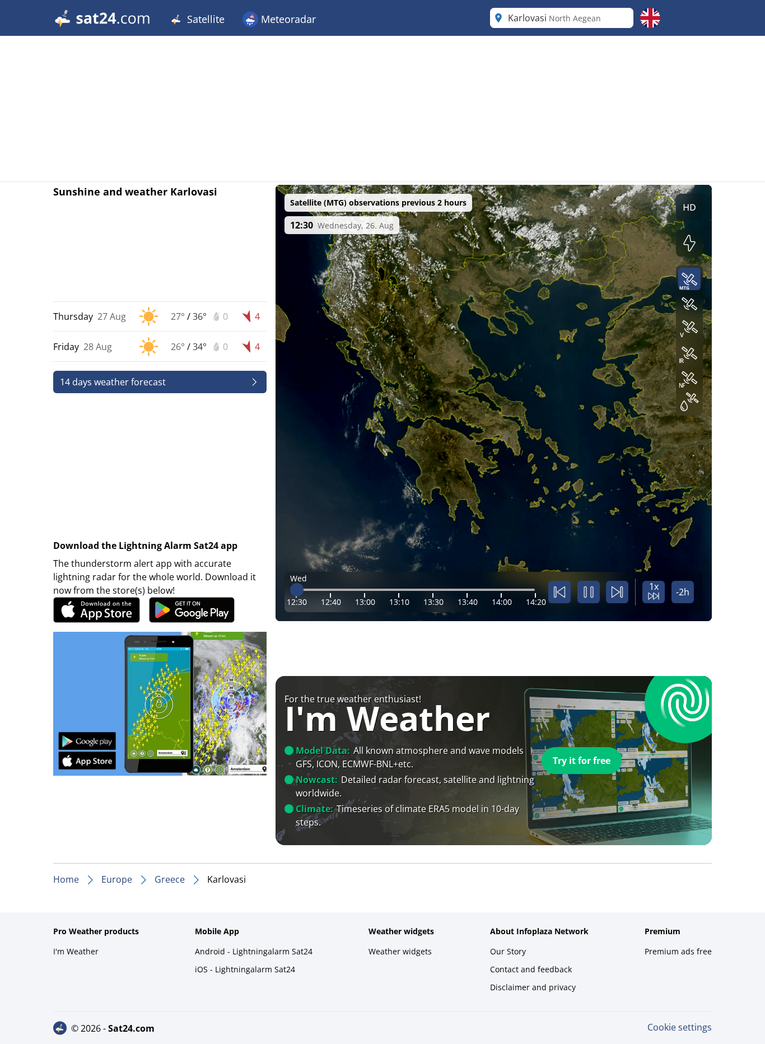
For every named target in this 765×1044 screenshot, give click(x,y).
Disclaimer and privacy (533, 987)
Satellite (204, 19)
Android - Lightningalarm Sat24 (253, 951)
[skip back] (559, 592)
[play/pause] (588, 592)
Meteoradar (287, 19)
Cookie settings (679, 1027)
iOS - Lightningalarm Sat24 (245, 969)
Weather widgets (400, 951)
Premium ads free (678, 951)
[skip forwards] (617, 592)
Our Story (508, 951)
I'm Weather (76, 951)
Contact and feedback (531, 969)
